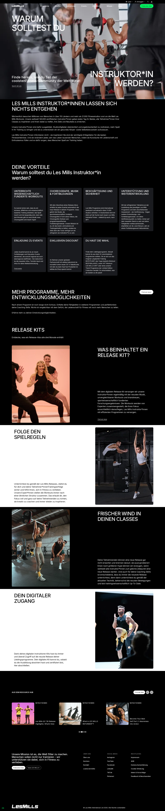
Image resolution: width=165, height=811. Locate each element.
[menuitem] (45, 6)
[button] (129, 1)
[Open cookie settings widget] (3, 808)
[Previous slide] (147, 692)
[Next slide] (151, 692)
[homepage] (25, 806)
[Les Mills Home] (18, 6)
